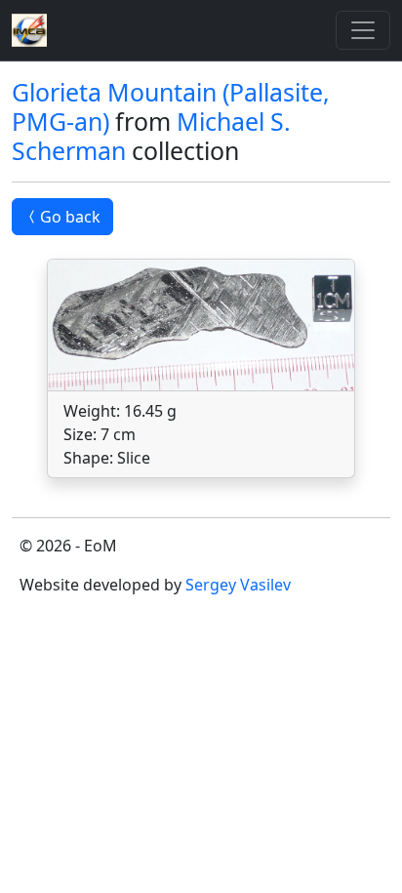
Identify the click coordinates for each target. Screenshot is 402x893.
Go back (70, 216)
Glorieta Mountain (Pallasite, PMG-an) (171, 106)
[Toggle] (363, 30)
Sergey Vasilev (238, 584)
